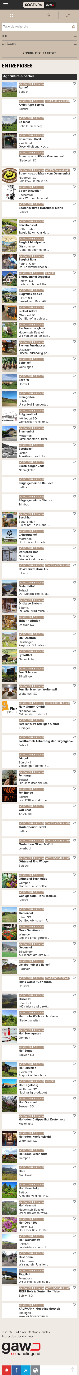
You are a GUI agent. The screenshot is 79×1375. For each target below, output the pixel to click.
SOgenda (39, 5)
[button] (5, 5)
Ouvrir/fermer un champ (74, 76)
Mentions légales (39, 1332)
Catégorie (9, 44)
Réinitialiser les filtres (39, 53)
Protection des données (18, 1336)
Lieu (4, 36)
